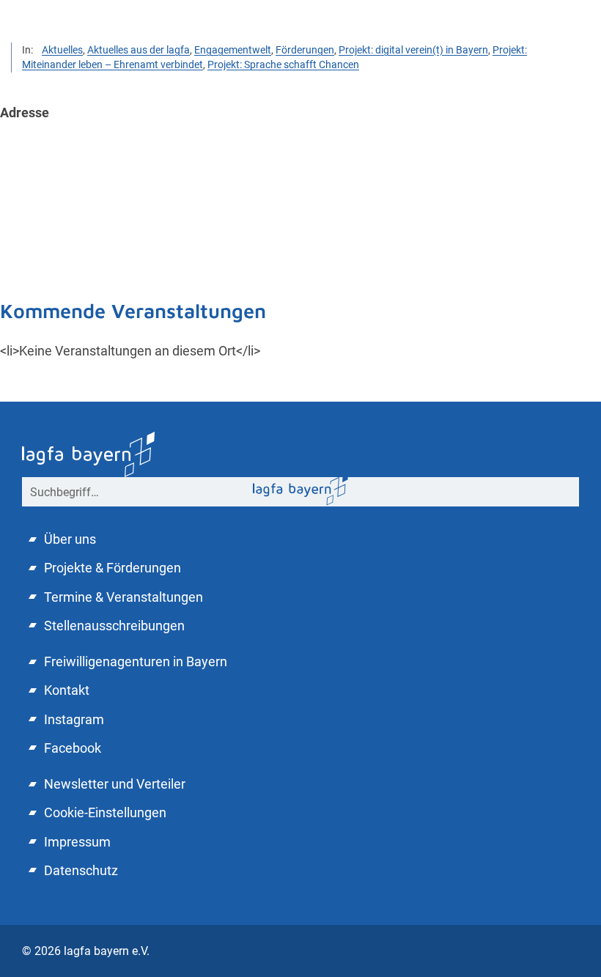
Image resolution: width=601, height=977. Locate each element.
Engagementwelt (232, 50)
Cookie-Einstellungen (105, 812)
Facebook (72, 748)
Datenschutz (81, 870)
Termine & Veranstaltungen (123, 597)
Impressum (77, 841)
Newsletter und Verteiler (114, 784)
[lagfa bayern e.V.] (300, 488)
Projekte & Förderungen (112, 567)
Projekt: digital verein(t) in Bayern (413, 50)
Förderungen (305, 50)
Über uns (70, 539)
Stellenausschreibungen (114, 625)
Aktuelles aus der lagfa (138, 50)
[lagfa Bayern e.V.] (88, 452)
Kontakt (66, 690)
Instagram (74, 719)
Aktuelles (62, 50)
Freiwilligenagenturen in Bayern (135, 661)
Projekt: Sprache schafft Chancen (283, 64)
